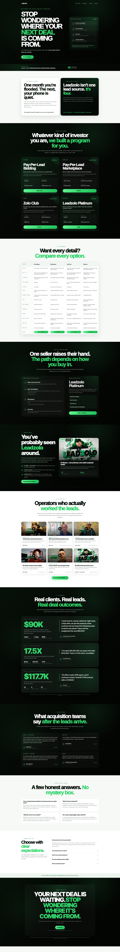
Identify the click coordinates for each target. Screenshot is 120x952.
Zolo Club (90, 3)
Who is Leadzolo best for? (58, 863)
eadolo (24, 3)
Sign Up (40, 227)
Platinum (96, 3)
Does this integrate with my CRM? (60, 859)
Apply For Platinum (83, 413)
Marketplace (84, 3)
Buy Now (80, 190)
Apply (79, 227)
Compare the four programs (30, 481)
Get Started (60, 927)
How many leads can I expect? (59, 850)
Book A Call (40, 190)
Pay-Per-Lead (77, 3)
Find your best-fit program (60, 577)
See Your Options (27, 57)
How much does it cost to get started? (61, 840)
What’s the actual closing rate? (60, 855)
